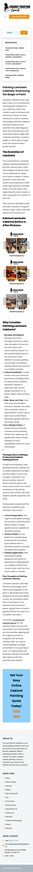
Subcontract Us (11, 809)
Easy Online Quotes (19, 17)
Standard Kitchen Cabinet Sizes (14, 49)
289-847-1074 (13, 841)
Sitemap (8, 828)
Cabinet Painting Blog (13, 820)
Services (8, 786)
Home (7, 778)
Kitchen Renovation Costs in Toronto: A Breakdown (15, 63)
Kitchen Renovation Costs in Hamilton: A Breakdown (15, 56)
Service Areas (10, 805)
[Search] (24, 33)
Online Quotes (10, 782)
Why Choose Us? (11, 793)
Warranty (8, 817)
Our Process (10, 801)
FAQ (6, 797)
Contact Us (9, 813)
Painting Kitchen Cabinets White (14, 76)
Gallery (8, 790)
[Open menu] (5, 16)
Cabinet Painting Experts (12, 868)
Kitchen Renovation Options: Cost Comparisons (15, 69)
